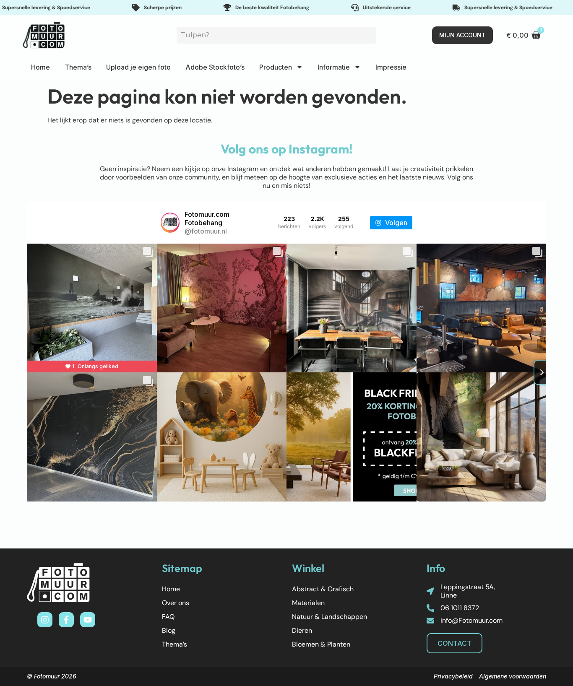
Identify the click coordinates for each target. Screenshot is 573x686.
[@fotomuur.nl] (170, 222)
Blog (168, 630)
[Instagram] (44, 619)
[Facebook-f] (66, 619)
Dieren (302, 630)
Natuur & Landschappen (329, 616)
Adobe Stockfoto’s (215, 67)
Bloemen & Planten (321, 644)
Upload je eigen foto (138, 67)
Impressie (390, 67)
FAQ (168, 616)
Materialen (308, 602)
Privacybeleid (453, 676)
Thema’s (78, 67)
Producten (275, 67)
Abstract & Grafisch (323, 589)
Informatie (334, 67)
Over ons (175, 602)
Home (40, 67)
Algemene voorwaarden (512, 676)
